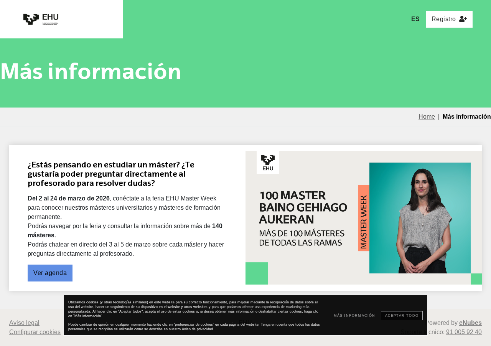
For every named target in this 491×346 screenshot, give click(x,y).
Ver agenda (50, 273)
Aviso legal (24, 323)
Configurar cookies (35, 332)
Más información (355, 315)
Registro (444, 19)
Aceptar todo (402, 315)
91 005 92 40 (464, 332)
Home (427, 116)
